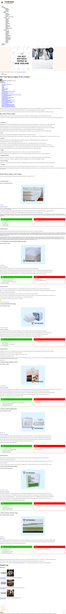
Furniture (7, 36)
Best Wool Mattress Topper (6, 100)
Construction (8, 18)
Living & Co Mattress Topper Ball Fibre (8, 101)
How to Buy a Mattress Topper (6, 84)
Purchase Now (2, 538)
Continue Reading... (3, 578)
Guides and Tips (6, 11)
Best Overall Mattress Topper (6, 98)
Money (5, 12)
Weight (3, 87)
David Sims (4, 80)
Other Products (8, 39)
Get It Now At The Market (4, 387)
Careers (3, 607)
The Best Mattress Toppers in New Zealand (8, 91)
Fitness (7, 10)
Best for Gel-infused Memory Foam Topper (8, 106)
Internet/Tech (8, 23)
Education (7, 20)
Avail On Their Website (3, 206)
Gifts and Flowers (8, 37)
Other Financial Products (9, 16)
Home (3, 6)
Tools (6, 42)
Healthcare (7, 21)
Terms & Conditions (5, 609)
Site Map (3, 610)
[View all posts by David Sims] (1, 80)
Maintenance (8, 25)
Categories (3, 7)
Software (7, 40)
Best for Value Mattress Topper (6, 95)
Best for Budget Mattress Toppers (7, 102)
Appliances (7, 30)
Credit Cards (8, 14)
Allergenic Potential (5, 88)
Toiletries (7, 41)
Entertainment (6, 8)
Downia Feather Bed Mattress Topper (7, 97)
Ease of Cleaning (4, 89)
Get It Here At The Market (4, 329)
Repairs (7, 27)
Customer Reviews (5, 93)
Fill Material (4, 85)
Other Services (8, 26)
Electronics (7, 33)
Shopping (5, 29)
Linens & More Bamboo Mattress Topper (8, 104)
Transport (7, 28)
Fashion (7, 34)
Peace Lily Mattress (5, 92)
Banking (7, 13)
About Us (3, 43)
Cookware (7, 32)
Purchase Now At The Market (4, 491)
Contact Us (3, 44)
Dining (7, 19)
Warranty (3, 90)
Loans (7, 15)
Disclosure (3, 608)
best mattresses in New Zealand (18, 562)
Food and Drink (8, 35)
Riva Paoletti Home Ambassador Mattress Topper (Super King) (11, 94)
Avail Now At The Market (4, 434)
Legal (7, 24)
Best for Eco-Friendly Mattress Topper (8, 105)
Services (5, 17)
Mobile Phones (8, 38)
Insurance (7, 22)
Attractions (7, 9)
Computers (7, 31)
